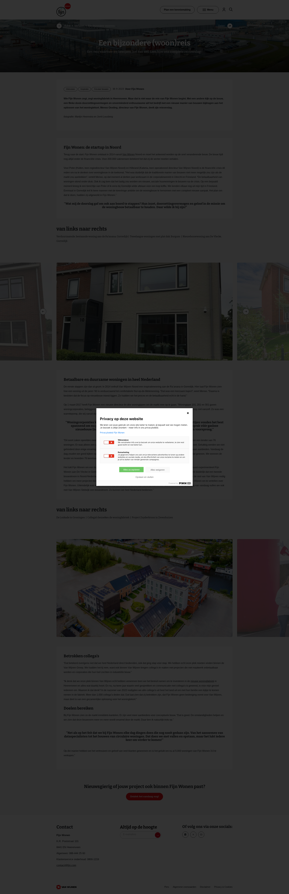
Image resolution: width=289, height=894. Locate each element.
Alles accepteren (131, 469)
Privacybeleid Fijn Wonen (112, 432)
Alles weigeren (158, 469)
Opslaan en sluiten (144, 477)
